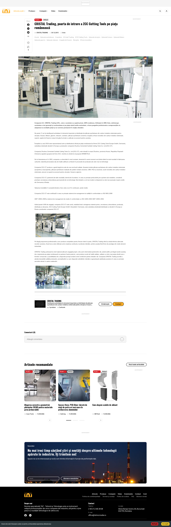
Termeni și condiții (109, 496)
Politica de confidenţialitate (91, 496)
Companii (111, 494)
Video (120, 494)
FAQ (132, 496)
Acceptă (165, 524)
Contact (118, 304)
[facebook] (28, 25)
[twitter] (28, 32)
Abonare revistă (141, 496)
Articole (95, 494)
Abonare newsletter (70, 478)
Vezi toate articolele (136, 364)
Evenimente (128, 494)
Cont (145, 494)
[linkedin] (28, 28)
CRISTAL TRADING (54, 300)
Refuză (154, 524)
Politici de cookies (123, 496)
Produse (103, 494)
